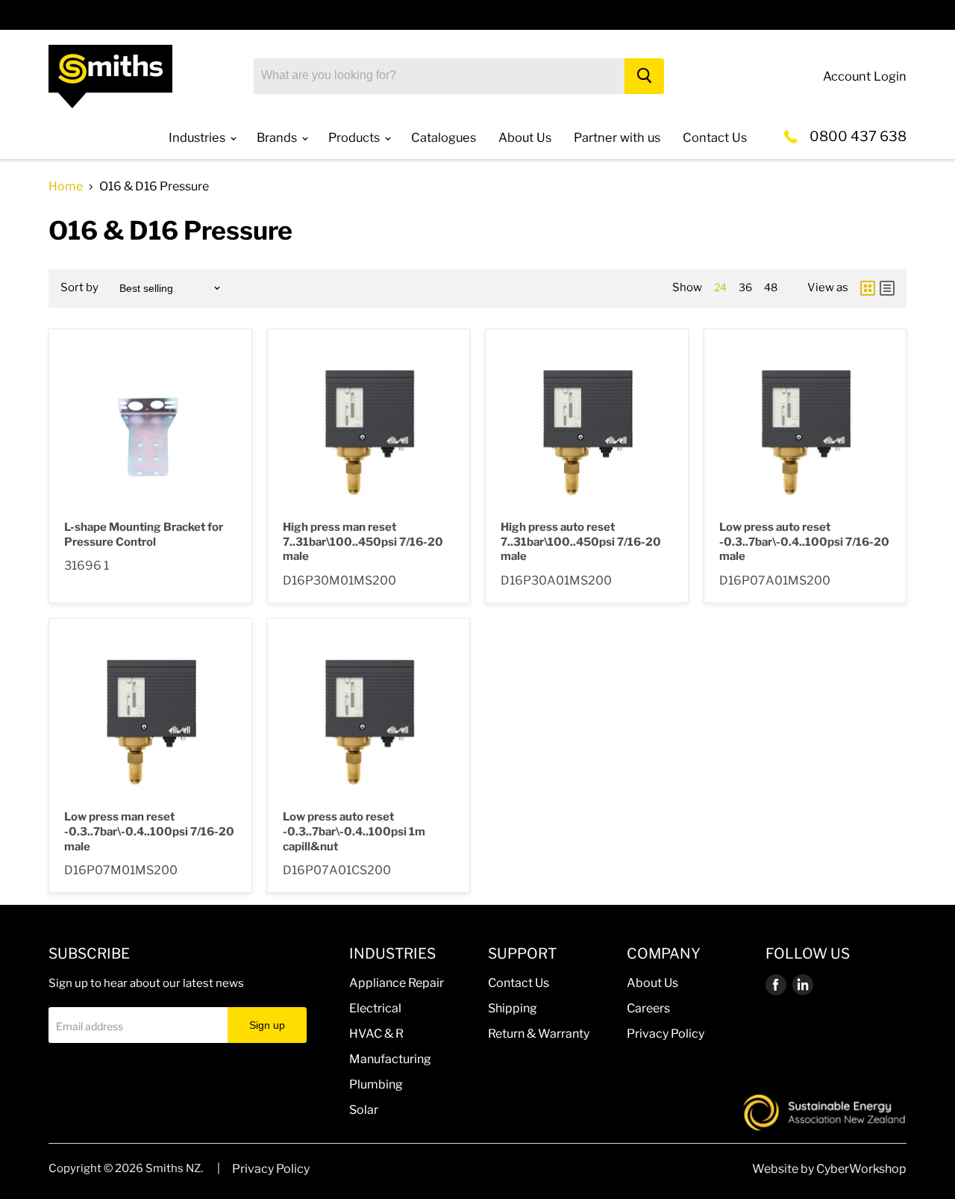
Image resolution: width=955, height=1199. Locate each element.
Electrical (375, 1008)
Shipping (512, 1008)
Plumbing (376, 1084)
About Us (652, 983)
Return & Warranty (538, 1034)
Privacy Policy (665, 1034)
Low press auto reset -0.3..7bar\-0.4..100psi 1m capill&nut (354, 831)
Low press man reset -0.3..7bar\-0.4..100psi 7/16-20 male (149, 831)
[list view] (887, 288)
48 (770, 287)
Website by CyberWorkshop (829, 1169)
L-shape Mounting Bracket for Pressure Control (143, 534)
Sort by (79, 287)
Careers (648, 1008)
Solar (363, 1110)
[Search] (644, 76)
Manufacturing (390, 1059)
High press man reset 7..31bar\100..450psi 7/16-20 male (363, 541)
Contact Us (518, 983)
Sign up (267, 1025)
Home (65, 186)
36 (745, 287)
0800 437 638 (858, 136)
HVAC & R (376, 1034)
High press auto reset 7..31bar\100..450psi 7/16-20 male (581, 541)
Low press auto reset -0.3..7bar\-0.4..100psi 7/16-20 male (804, 541)
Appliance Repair (396, 983)
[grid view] (867, 288)
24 (720, 287)
